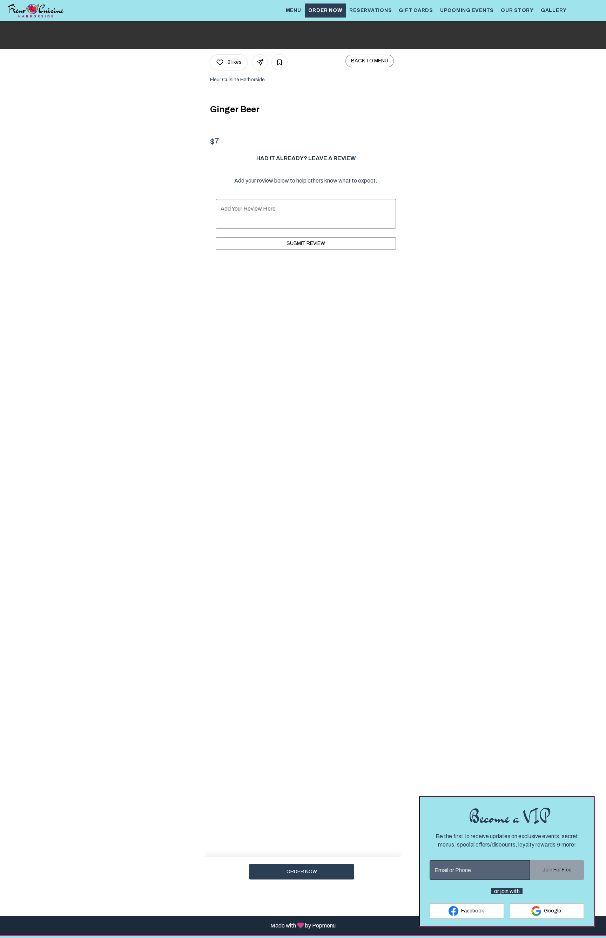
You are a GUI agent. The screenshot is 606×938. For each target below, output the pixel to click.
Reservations (370, 10)
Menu (293, 10)
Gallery (554, 10)
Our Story (517, 10)
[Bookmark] (279, 62)
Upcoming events (467, 10)
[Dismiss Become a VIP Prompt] (582, 808)
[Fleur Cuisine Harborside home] (37, 10)
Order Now (325, 10)
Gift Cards (416, 10)
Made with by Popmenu (170, 925)
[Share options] (260, 62)
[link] (301, 871)
